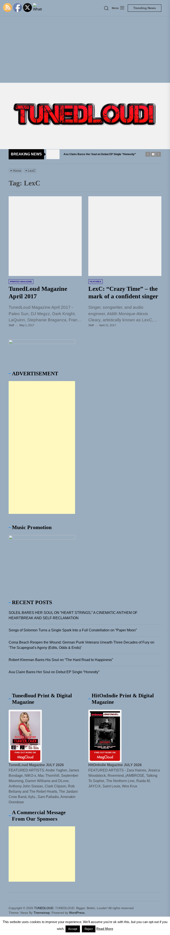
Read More (104, 929)
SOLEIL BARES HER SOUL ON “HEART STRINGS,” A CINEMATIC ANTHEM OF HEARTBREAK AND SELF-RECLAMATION (73, 615)
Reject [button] (89, 929)
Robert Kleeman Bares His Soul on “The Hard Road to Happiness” (61, 660)
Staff (11, 325)
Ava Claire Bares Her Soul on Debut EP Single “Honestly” (54, 672)
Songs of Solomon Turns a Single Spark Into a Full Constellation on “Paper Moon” (73, 630)
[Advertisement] (85, 50)
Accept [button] (72, 929)
